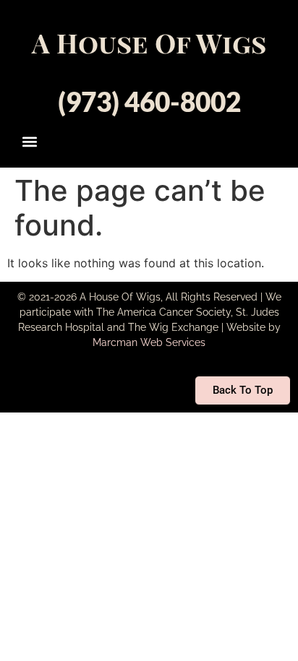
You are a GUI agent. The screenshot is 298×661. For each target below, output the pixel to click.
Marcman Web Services (149, 342)
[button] (30, 141)
